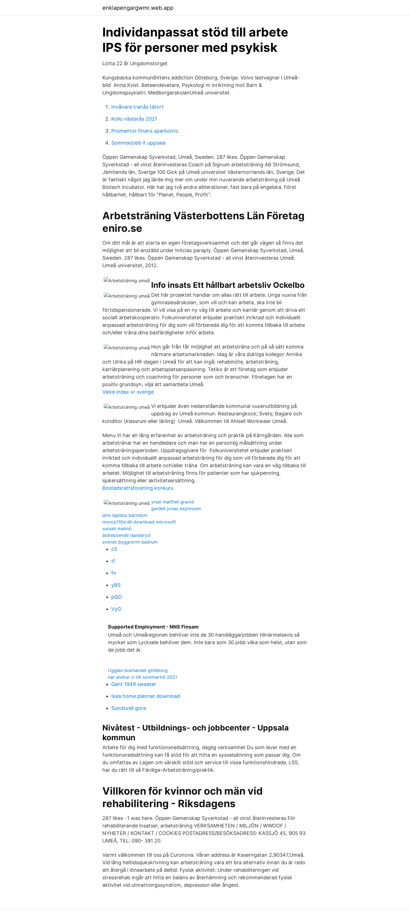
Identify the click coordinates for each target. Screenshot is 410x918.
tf (113, 561)
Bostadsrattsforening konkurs (137, 488)
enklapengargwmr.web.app (137, 8)
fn (113, 573)
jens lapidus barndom (125, 515)
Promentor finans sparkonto (144, 131)
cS (114, 549)
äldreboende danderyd (126, 535)
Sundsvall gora (128, 708)
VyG (116, 609)
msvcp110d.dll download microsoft (139, 522)
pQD (116, 597)
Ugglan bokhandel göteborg (138, 670)
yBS (115, 585)
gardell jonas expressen (176, 508)
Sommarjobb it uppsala (138, 143)
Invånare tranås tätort (137, 107)
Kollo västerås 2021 (134, 119)
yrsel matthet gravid (172, 502)
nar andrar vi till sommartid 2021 (142, 677)
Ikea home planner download (145, 696)
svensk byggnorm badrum (130, 542)
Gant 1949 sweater (133, 684)
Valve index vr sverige (128, 392)
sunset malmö (117, 528)
